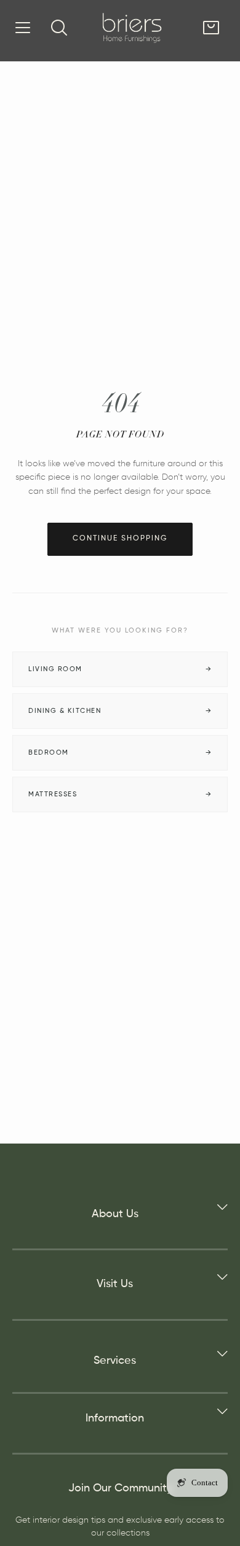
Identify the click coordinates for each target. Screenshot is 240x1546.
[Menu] (22, 27)
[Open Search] (59, 27)
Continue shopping (120, 538)
